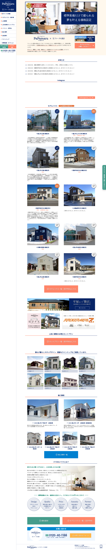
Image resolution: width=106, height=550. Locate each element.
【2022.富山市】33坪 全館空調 (35, 448)
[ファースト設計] (8, 6)
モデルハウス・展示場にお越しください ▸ (104, 177)
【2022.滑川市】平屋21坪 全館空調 (71, 448)
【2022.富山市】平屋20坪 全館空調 (53, 448)
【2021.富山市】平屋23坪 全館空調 (88, 448)
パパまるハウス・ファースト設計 (37, 547)
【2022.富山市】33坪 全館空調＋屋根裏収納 (80, 423)
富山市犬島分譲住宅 (43, 170)
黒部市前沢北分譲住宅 (79, 277)
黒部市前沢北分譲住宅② (43, 208)
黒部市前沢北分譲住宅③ (80, 170)
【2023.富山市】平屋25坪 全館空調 (43, 423)
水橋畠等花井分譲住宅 (79, 208)
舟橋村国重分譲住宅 (43, 247)
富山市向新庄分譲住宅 (79, 247)
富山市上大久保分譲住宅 (80, 134)
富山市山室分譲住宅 (43, 134)
